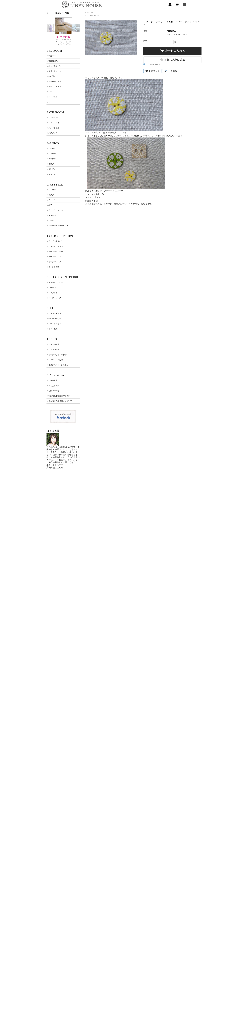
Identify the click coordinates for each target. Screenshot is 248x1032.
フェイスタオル (54, 123)
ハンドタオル (53, 128)
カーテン (52, 287)
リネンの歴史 (53, 349)
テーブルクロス (54, 256)
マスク (51, 195)
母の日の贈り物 (54, 318)
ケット (51, 102)
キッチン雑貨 (53, 267)
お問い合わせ (53, 391)
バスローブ (52, 154)
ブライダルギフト (55, 324)
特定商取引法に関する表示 (59, 396)
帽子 (50, 205)
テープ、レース (54, 298)
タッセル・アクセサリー (58, 225)
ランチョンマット (55, 246)
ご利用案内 (52, 380)
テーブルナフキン (55, 241)
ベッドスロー (53, 97)
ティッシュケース (55, 210)
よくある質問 (53, 386)
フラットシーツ (54, 71)
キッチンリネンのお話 (57, 355)
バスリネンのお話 (55, 360)
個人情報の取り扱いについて (60, 401)
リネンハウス (89, 13)
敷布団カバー (53, 76)
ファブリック (53, 293)
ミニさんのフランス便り (58, 365)
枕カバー (52, 56)
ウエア (51, 164)
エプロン (52, 159)
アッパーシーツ (54, 81)
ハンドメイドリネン (93, 15)
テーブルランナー (55, 251)
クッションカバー (55, 282)
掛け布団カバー (54, 61)
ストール (52, 200)
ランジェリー (53, 169)
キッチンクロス (54, 262)
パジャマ (52, 148)
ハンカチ (52, 190)
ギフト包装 (52, 329)
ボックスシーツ (54, 66)
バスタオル (52, 117)
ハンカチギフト (54, 313)
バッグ (51, 220)
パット (51, 92)
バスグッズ (52, 133)
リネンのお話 (53, 344)
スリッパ (52, 215)
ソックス (52, 174)
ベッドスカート (54, 86)
